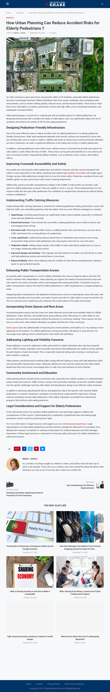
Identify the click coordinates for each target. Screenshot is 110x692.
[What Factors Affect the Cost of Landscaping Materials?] (80, 617)
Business (20, 13)
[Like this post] (18, 449)
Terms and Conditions (74, 684)
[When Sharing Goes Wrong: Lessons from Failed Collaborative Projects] (80, 572)
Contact (39, 684)
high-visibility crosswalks (74, 173)
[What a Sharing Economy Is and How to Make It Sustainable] (30, 572)
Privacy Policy (53, 684)
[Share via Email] (42, 449)
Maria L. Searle (19, 33)
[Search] (102, 4)
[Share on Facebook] (24, 449)
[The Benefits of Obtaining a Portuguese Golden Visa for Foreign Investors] (30, 527)
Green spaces (12, 327)
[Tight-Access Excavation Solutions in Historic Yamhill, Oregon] (30, 617)
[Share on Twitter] (30, 449)
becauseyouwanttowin (77, 424)
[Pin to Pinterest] (36, 449)
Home (8, 13)
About (28, 684)
